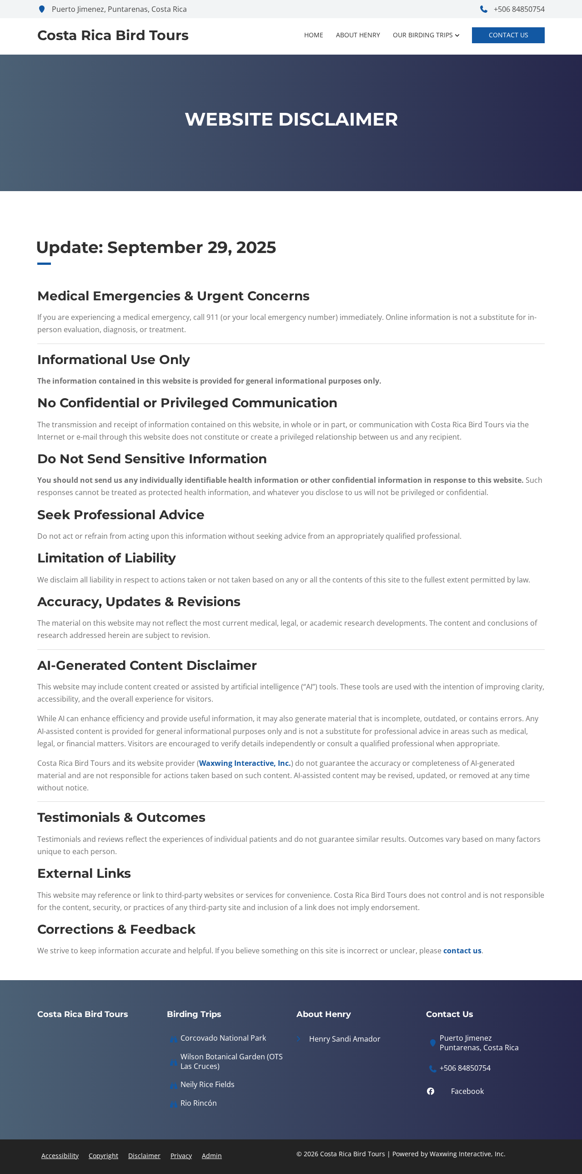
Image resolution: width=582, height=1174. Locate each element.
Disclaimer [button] (144, 1155)
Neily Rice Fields (208, 1084)
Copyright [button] (103, 1155)
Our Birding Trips (423, 34)
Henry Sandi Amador (344, 1039)
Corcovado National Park (223, 1038)
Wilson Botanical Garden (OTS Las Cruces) (232, 1061)
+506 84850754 (518, 9)
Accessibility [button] (60, 1155)
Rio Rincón (199, 1103)
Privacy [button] (181, 1155)
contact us (462, 951)
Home (313, 34)
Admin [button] (212, 1155)
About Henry (358, 34)
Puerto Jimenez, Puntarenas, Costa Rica (118, 9)
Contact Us (508, 34)
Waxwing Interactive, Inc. (245, 763)
